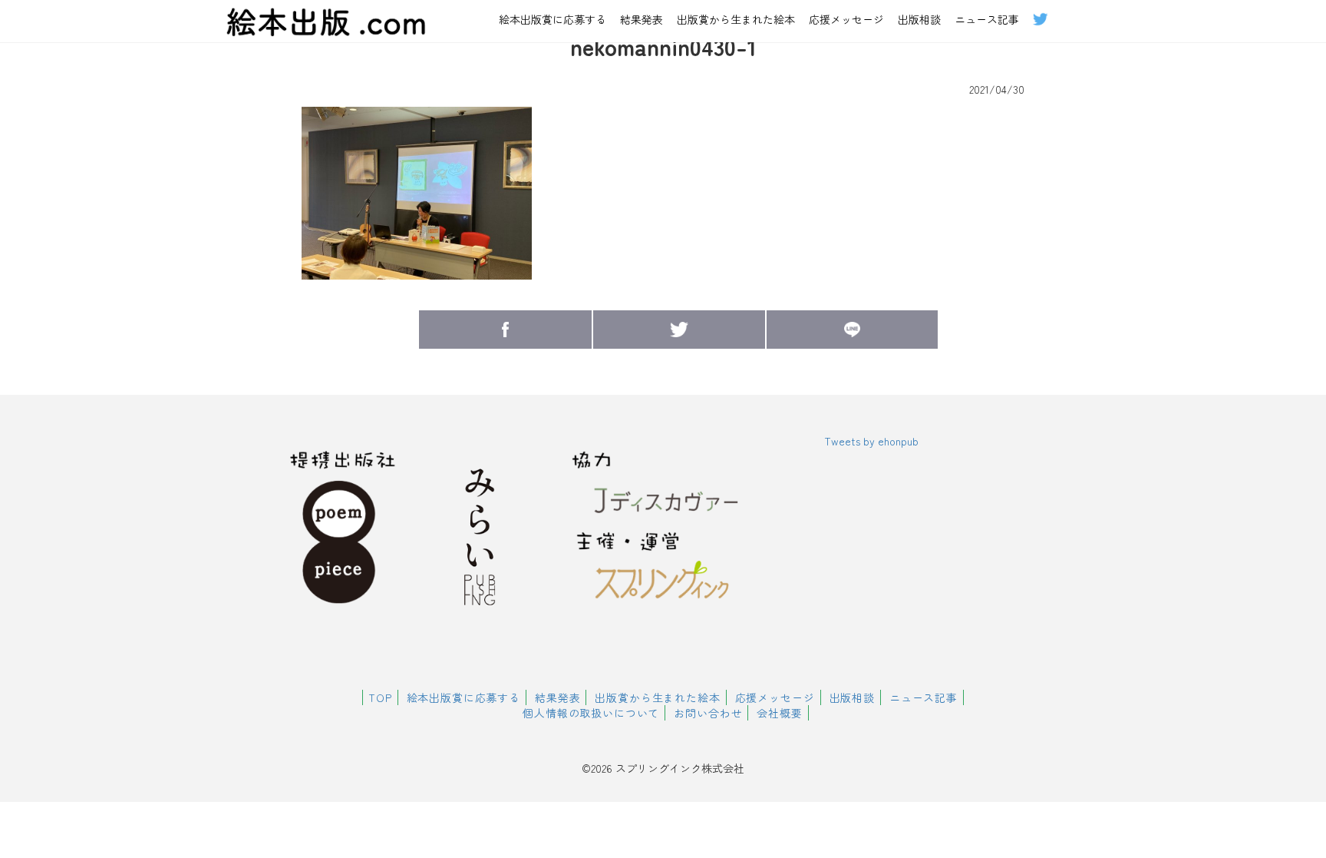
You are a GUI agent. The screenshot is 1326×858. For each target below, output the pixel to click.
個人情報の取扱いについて (591, 713)
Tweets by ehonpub (871, 441)
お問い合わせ (708, 713)
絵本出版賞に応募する (552, 19)
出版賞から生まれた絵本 (736, 19)
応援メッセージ (846, 19)
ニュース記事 (987, 19)
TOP (380, 697)
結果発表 (641, 19)
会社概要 (779, 713)
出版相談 (919, 19)
